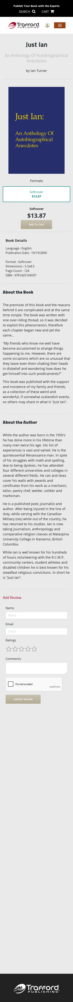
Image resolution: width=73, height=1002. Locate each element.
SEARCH (25, 12)
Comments (13, 659)
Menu (60, 25)
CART (46, 12)
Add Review (12, 597)
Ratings (11, 640)
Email (9, 624)
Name (10, 608)
